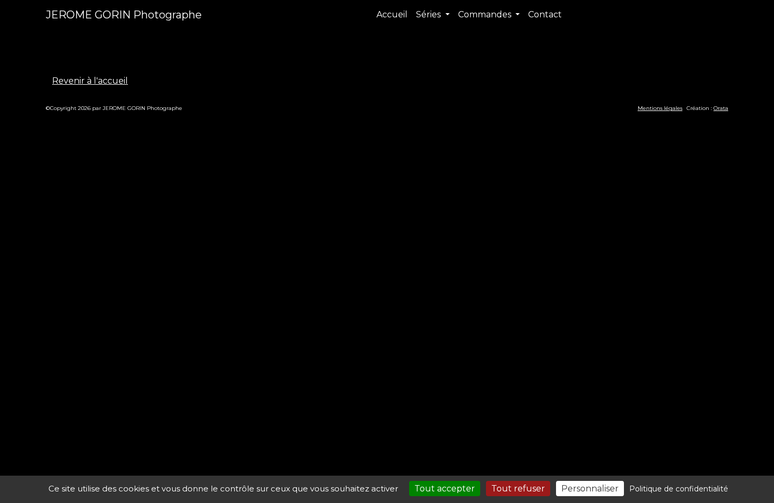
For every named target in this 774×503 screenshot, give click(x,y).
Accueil (392, 14)
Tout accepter (444, 489)
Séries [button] (429, 14)
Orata (720, 108)
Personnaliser (590, 489)
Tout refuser (518, 489)
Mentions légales (660, 108)
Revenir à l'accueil (90, 81)
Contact (545, 14)
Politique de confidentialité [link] (678, 489)
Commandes (485, 14)
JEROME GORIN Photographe (124, 14)
